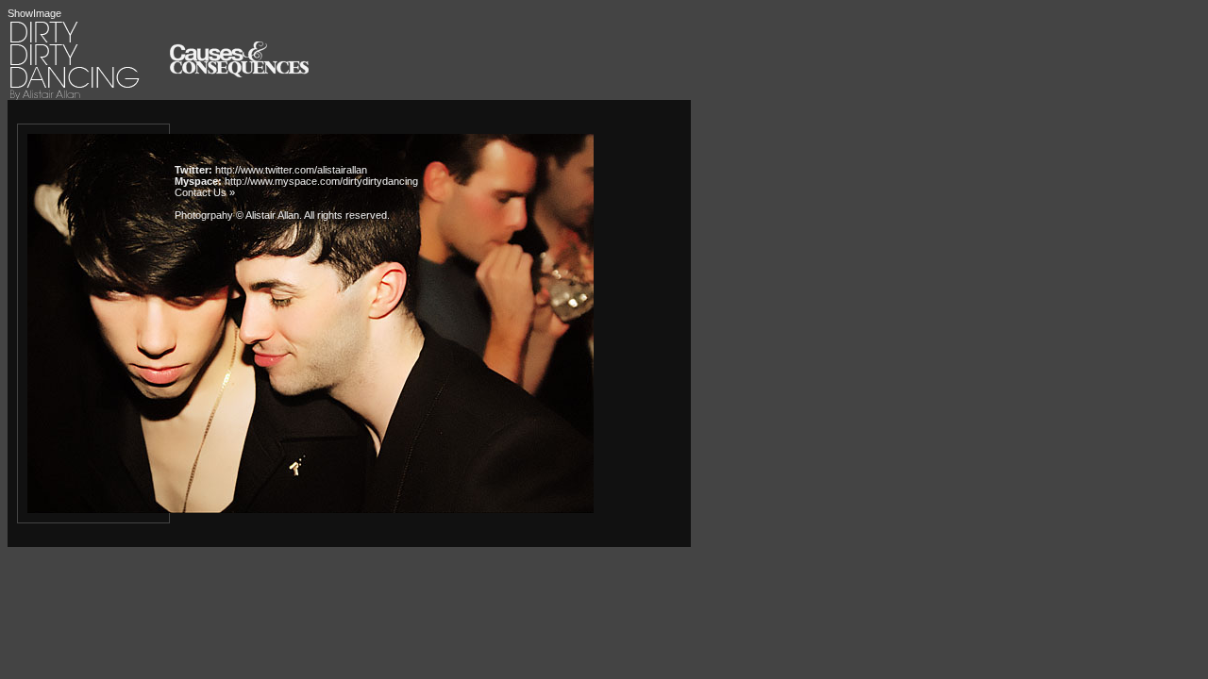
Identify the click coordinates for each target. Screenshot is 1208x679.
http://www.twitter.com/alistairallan (291, 169)
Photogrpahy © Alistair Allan (237, 215)
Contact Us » (205, 192)
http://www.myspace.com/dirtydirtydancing (321, 181)
